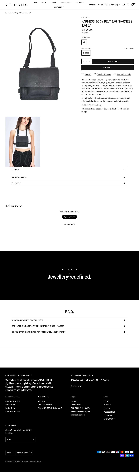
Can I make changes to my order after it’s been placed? (38, 326)
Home (7, 13)
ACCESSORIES (65, 2)
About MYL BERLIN (45, 404)
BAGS (54, 2)
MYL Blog (41, 401)
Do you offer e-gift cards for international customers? (38, 332)
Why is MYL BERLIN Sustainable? (50, 408)
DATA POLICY (76, 404)
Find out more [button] (76, 386)
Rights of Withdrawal (12, 411)
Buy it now (107, 68)
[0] (132, 5)
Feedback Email (10, 408)
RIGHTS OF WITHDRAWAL (80, 408)
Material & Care (19, 177)
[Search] (128, 5)
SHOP (36, 2)
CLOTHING (78, 2)
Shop (106, 397)
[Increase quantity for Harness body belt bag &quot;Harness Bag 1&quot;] (89, 61)
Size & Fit (16, 183)
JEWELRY (44, 2)
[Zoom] (70, 21)
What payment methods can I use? (27, 320)
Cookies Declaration (78, 415)
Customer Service (12, 397)
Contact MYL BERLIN (12, 401)
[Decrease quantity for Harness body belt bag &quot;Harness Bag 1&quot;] (83, 61)
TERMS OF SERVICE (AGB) (80, 411)
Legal (73, 397)
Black (84, 42)
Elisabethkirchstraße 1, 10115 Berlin (90, 380)
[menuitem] (35, 2)
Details (15, 169)
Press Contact (10, 404)
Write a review (69, 217)
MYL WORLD (58, 7)
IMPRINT (74, 401)
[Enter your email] (33, 439)
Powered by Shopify (35, 461)
